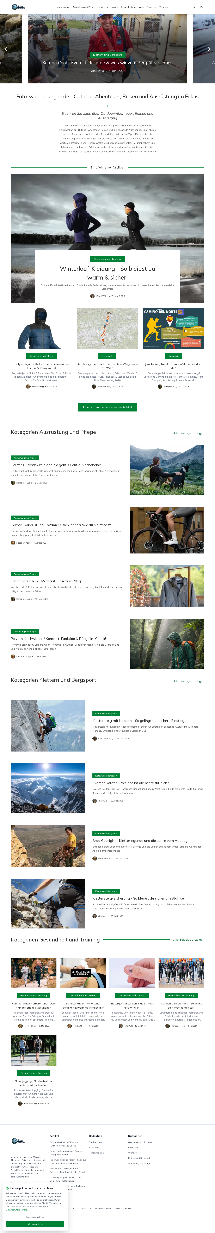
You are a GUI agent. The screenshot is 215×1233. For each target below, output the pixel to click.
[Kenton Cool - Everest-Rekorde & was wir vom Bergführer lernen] (107, 48)
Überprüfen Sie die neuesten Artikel (107, 407)
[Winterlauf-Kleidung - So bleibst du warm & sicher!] (107, 238)
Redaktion (95, 1136)
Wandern (163, 7)
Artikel (54, 1136)
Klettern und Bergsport (108, 7)
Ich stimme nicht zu (35, 1217)
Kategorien (135, 1136)
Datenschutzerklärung (16, 1209)
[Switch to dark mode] (201, 7)
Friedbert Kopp (96, 1142)
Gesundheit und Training (132, 7)
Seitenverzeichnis (123, 1208)
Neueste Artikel (63, 7)
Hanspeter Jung (96, 1152)
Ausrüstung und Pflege (84, 7)
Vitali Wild (94, 1147)
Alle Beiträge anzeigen (188, 433)
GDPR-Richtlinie (84, 1208)
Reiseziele (151, 7)
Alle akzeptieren (35, 1224)
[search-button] (194, 7)
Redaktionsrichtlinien (103, 1208)
